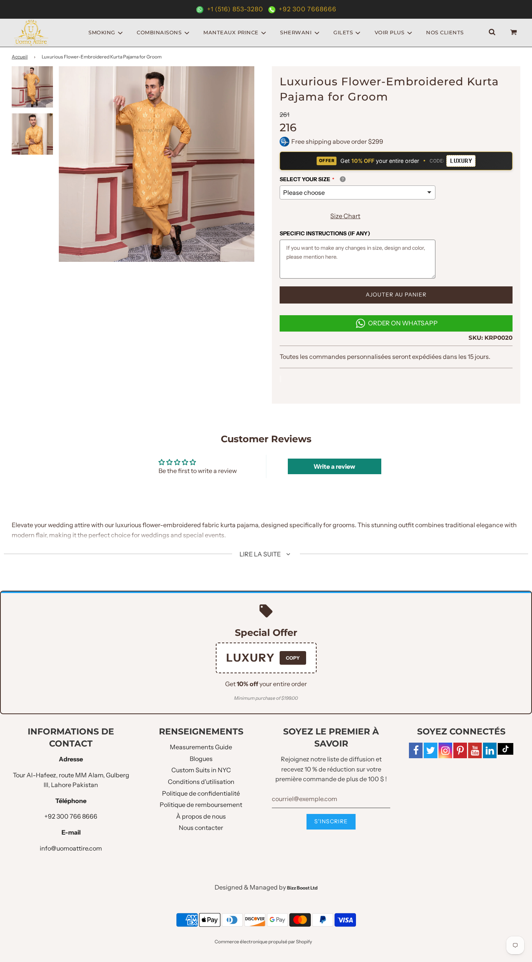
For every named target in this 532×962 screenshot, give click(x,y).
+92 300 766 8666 (70, 816)
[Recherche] (492, 32)
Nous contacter (201, 827)
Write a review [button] (334, 466)
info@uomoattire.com (71, 848)
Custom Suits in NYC (201, 770)
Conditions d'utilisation (201, 781)
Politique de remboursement (201, 804)
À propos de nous (201, 816)
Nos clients (445, 32)
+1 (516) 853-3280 (235, 9)
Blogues (201, 759)
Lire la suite (261, 554)
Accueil (20, 57)
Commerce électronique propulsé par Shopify (263, 941)
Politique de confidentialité (201, 793)
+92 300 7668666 (306, 9)
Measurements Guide (201, 747)
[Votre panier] (514, 32)
